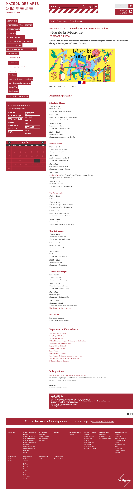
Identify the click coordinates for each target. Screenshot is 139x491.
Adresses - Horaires (44, 436)
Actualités (11, 33)
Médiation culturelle (105, 438)
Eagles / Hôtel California (57, 346)
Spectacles (12, 75)
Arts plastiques (15, 119)
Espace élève (42, 440)
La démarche (13, 63)
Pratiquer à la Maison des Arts (19, 41)
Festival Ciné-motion (15, 37)
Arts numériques (15, 116)
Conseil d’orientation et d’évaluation (29, 443)
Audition (11, 112)
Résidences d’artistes (105, 436)
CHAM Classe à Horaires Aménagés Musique (120, 450)
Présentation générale (29, 436)
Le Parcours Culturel (120, 438)
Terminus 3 (29, 127)
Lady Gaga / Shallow (56, 336)
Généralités (102, 434)
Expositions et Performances (20, 83)
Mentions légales (58, 459)
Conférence (13, 125)
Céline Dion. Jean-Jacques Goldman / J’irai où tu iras (67, 341)
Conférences (13, 91)
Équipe (25, 453)
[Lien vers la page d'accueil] (26, 7)
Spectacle (29, 120)
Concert (11, 122)
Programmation (13, 57)
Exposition (12, 129)
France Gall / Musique (57, 348)
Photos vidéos (12, 53)
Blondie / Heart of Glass (57, 353)
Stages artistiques (89, 442)
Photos (11, 132)
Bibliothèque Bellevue (29, 446)
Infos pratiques (13, 29)
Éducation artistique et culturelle (21, 49)
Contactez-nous (58, 457)
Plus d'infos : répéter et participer (60, 308)
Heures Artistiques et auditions (21, 79)
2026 (26, 142)
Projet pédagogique (28, 440)
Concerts (12, 71)
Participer (71, 434)
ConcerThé (13, 87)
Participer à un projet (90, 448)
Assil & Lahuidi (54, 175)
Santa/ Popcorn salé (56, 338)
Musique (28, 117)
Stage (27, 123)
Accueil (52, 21)
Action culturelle (14, 45)
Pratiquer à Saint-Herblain (18, 96)
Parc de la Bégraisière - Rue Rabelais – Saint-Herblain (67, 375)
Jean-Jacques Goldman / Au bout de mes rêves (65, 356)
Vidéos (27, 130)
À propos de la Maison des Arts (19, 25)
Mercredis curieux (29, 113)
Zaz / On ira (53, 351)
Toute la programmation (18, 67)
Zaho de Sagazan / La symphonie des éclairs (64, 358)
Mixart (28, 133)
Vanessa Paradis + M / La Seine (60, 343)
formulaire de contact (103, 421)
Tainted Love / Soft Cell (57, 333)
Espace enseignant (43, 438)
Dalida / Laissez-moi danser (59, 361)
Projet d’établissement (29, 438)
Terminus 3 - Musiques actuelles (89, 445)
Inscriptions (12, 21)
